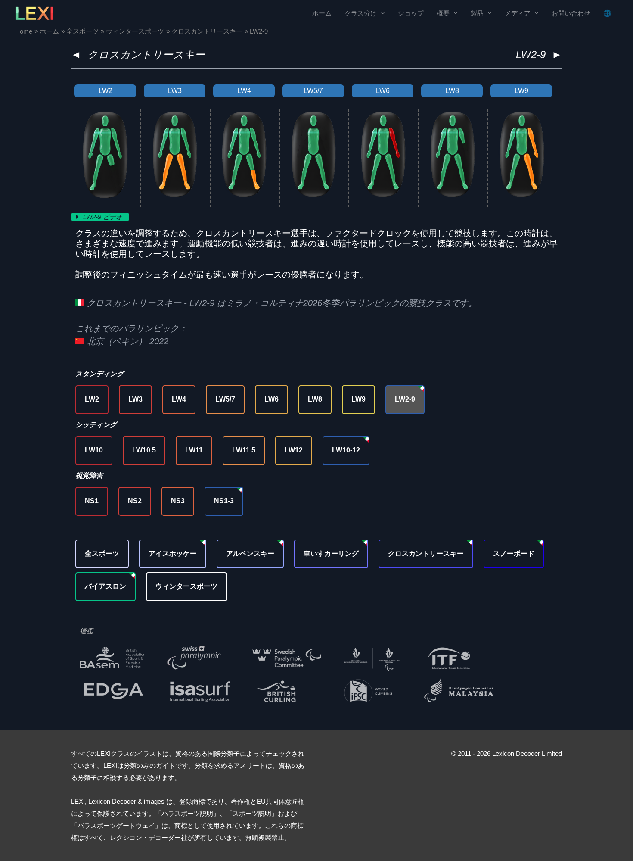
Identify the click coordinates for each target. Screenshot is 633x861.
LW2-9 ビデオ (103, 217)
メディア (518, 13)
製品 (477, 13)
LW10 (94, 450)
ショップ (411, 13)
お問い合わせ (571, 13)
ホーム (322, 13)
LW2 (92, 399)
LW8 (315, 399)
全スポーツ (102, 553)
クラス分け (360, 13)
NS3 (178, 501)
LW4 (179, 399)
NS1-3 (224, 501)
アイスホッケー (173, 553)
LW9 (358, 399)
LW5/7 (225, 399)
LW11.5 (243, 450)
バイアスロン (105, 586)
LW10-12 (346, 450)
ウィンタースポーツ (186, 586)
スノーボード (513, 553)
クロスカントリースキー (146, 54)
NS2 (135, 501)
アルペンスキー (250, 553)
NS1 (92, 501)
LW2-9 (405, 399)
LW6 (271, 399)
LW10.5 (144, 450)
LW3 (135, 399)
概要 (443, 13)
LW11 (194, 450)
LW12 (294, 450)
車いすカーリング (331, 553)
